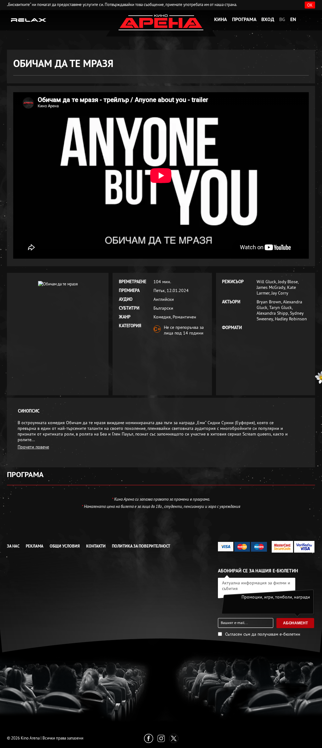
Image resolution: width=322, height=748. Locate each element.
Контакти (96, 546)
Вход (267, 19)
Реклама (34, 546)
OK (310, 5)
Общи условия (65, 546)
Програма (244, 19)
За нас (13, 546)
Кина (220, 19)
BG (282, 19)
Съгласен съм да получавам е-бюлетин (262, 634)
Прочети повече (33, 447)
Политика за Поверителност (141, 546)
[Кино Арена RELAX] (29, 19)
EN (293, 19)
